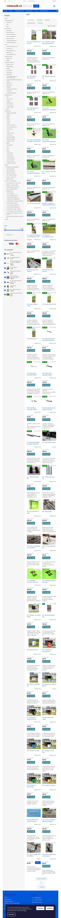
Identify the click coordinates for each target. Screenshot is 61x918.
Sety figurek (9, 145)
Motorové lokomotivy (11, 34)
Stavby (8, 151)
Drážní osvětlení (10, 141)
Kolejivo (8, 68)
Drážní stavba (10, 153)
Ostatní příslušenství (11, 93)
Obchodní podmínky (8, 901)
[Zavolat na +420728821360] (6, 1)
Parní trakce (9, 30)
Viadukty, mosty (10, 133)
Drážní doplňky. (9, 66)
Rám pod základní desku (11, 189)
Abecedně (40, 23)
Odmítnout (40, 908)
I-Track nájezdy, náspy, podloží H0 (14, 211)
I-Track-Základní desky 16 (12, 197)
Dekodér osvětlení (10, 173)
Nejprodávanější (31, 23)
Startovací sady (8, 56)
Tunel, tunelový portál (12, 127)
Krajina (7, 117)
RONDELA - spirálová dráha (12, 185)
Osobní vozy (9, 48)
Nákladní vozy (9, 52)
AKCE (6, 18)
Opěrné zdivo (10, 129)
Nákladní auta (10, 103)
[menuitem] (5, 11)
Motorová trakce (10, 32)
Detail (38, 862)
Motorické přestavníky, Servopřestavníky (12, 77)
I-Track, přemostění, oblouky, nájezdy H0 (14, 217)
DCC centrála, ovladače (11, 175)
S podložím (9, 70)
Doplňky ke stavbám (11, 163)
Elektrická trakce (10, 38)
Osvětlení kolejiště (10, 137)
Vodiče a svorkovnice (11, 177)
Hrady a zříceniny (10, 161)
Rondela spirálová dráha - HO (13, 187)
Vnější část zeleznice (9, 62)
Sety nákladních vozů (11, 54)
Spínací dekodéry (11, 169)
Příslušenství (8, 111)
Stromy (8, 121)
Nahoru (42, 887)
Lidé (8, 147)
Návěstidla (8, 83)
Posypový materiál (11, 125)
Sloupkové (9, 91)
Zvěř (8, 149)
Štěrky (8, 119)
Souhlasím (50, 908)
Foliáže (8, 123)
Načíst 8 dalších (41, 878)
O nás (24, 1)
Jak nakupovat (31, 1)
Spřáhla (8, 115)
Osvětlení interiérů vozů (11, 46)
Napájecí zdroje (9, 179)
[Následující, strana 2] (41, 883)
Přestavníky (9, 74)
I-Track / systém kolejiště (10, 181)
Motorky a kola (10, 105)
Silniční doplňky (10, 107)
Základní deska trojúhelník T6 (13, 199)
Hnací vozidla (8, 28)
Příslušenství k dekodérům (12, 167)
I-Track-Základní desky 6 (12, 195)
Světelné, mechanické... (12, 89)
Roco (7, 26)
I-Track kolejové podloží (11, 203)
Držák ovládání (10, 193)
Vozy (6, 44)
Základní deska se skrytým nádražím (15, 201)
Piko (7, 24)
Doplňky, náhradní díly (11, 113)
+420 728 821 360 (38, 900)
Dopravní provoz (8, 95)
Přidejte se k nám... (38, 902)
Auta (7, 97)
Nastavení (11, 914)
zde (25, 910)
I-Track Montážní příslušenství (13, 207)
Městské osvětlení (11, 139)
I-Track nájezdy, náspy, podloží (13, 209)
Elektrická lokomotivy (11, 40)
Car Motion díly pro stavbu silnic (13, 183)
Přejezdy (8, 87)
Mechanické (9, 85)
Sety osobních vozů (10, 50)
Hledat (36, 6)
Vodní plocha (9, 135)
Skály (8, 131)
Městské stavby (10, 157)
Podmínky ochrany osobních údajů (11, 903)
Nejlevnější (39, 20)
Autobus (9, 101)
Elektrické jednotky (11, 42)
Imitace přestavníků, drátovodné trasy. (14, 80)
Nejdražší (47, 20)
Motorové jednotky (11, 36)
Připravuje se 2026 (9, 20)
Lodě (7, 109)
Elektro (6, 165)
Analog (8, 60)
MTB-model (9, 22)
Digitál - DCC (9, 58)
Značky (6, 219)
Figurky (8, 143)
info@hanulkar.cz (38, 898)
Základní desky (9, 191)
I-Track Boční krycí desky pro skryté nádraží (14, 213)
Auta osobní (9, 99)
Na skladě (10, 235)
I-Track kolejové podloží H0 (13, 205)
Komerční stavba (10, 159)
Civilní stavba (10, 155)
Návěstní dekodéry (10, 171)
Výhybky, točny (9, 64)
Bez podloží (9, 72)
